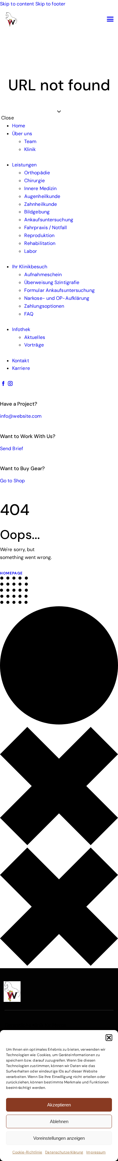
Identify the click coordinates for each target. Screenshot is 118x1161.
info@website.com (21, 416)
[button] (109, 1038)
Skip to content (17, 4)
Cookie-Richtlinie (27, 1152)
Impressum (96, 1152)
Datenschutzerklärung (64, 1152)
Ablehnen (59, 1121)
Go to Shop (12, 480)
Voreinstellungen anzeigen (59, 1138)
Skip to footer (50, 4)
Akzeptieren (59, 1104)
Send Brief (11, 448)
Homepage (11, 573)
